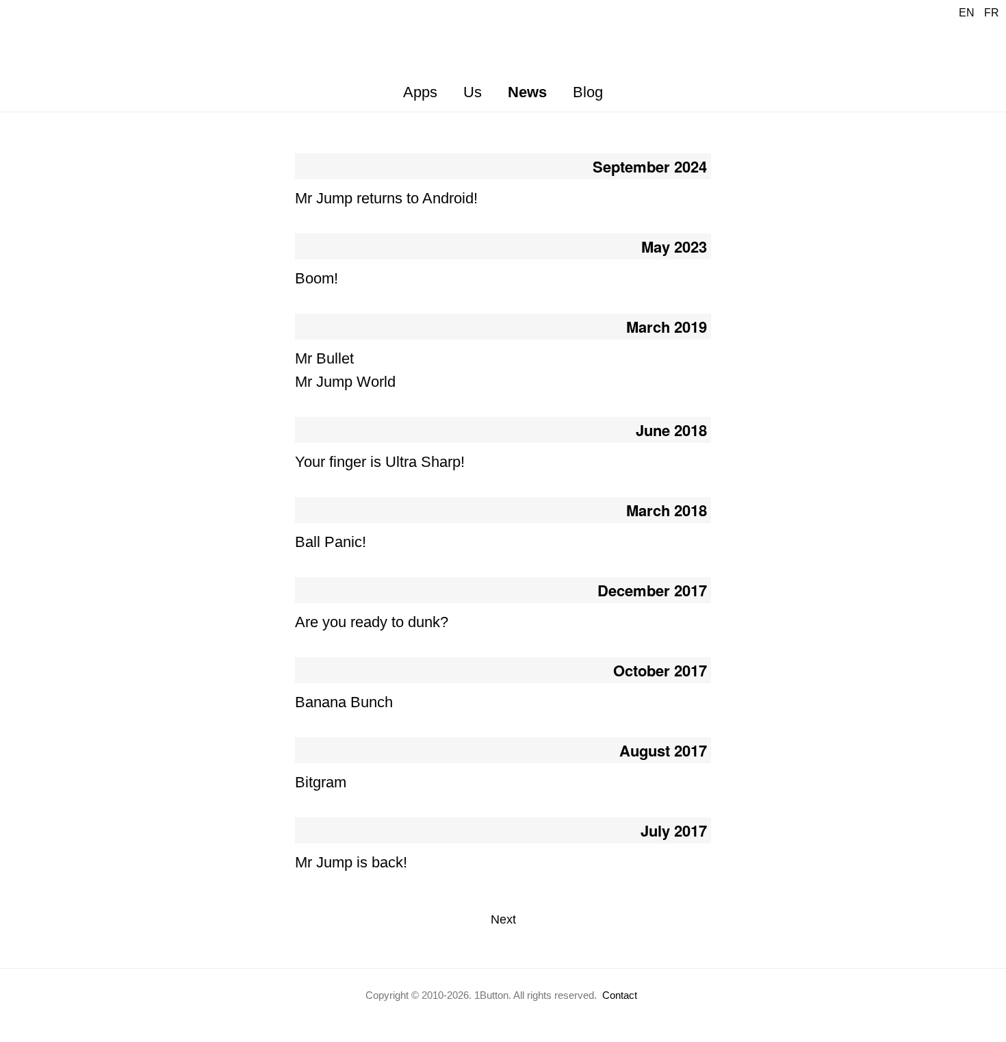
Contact (619, 995)
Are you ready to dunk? (371, 622)
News (527, 92)
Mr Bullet (324, 358)
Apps (420, 92)
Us (472, 92)
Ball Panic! (330, 541)
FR (991, 12)
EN (967, 12)
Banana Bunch (344, 702)
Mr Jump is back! (351, 862)
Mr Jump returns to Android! (386, 198)
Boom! (316, 278)
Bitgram (320, 782)
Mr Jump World (345, 381)
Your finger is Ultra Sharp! (380, 461)
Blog (588, 92)
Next (503, 919)
